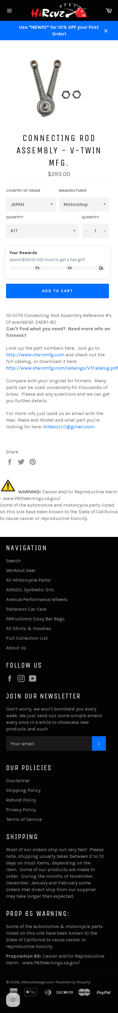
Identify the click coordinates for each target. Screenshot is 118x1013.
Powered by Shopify (73, 982)
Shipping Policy (23, 790)
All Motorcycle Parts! (28, 580)
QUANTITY (14, 217)
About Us (16, 648)
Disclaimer (18, 780)
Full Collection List (27, 638)
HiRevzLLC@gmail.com (68, 427)
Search (13, 561)
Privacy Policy (21, 809)
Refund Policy (21, 800)
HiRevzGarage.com (37, 982)
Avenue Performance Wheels (36, 599)
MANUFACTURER (73, 190)
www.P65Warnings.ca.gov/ (51, 963)
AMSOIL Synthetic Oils (30, 590)
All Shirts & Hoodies (28, 628)
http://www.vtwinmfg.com (35, 355)
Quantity (90, 217)
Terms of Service (24, 819)
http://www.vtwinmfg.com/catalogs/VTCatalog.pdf (62, 368)
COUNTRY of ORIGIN (23, 190)
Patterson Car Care (26, 609)
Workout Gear (21, 570)
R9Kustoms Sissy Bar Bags (35, 619)
